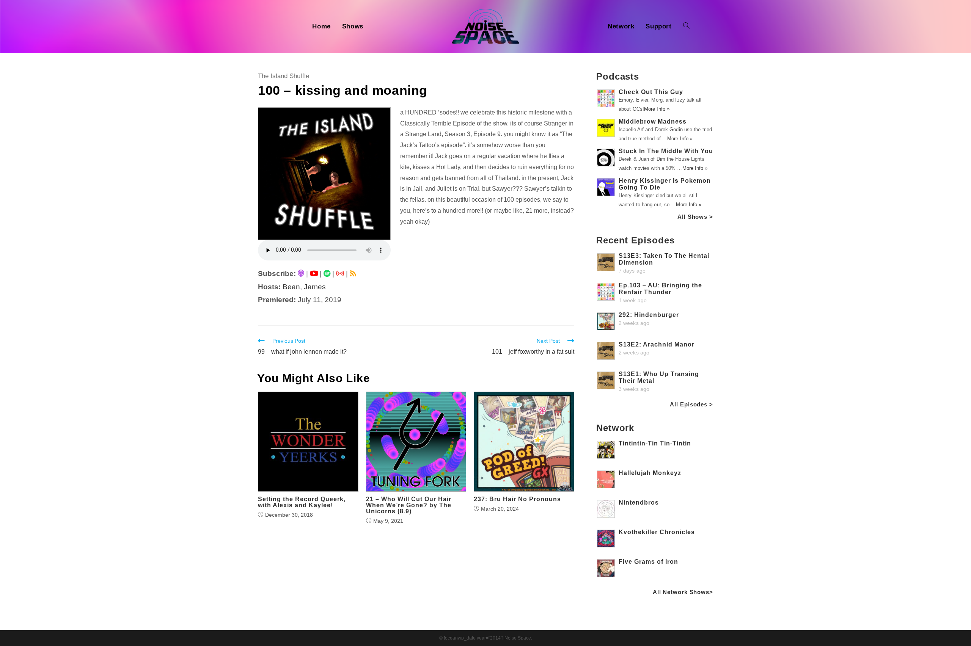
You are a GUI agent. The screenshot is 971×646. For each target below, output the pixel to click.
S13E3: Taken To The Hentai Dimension (664, 259)
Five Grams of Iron (648, 561)
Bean (291, 287)
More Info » (656, 109)
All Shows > (695, 216)
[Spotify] (327, 274)
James (315, 287)
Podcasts (617, 76)
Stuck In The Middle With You (666, 151)
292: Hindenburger (649, 315)
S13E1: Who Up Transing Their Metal (659, 377)
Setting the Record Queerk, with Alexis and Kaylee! (302, 502)
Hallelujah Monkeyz (650, 473)
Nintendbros (639, 502)
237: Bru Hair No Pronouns (517, 499)
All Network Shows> (683, 592)
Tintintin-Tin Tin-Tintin (655, 443)
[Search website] (686, 26)
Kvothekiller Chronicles (657, 532)
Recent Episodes (635, 240)
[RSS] (353, 274)
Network (615, 428)
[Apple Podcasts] (301, 274)
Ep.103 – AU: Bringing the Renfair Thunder (660, 288)
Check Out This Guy (651, 92)
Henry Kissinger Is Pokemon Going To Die (665, 184)
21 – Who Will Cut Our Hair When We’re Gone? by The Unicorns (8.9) (408, 505)
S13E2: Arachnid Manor (656, 344)
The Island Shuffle (283, 76)
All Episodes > (691, 404)
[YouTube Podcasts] (314, 274)
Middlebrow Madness (653, 121)
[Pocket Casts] (340, 274)
